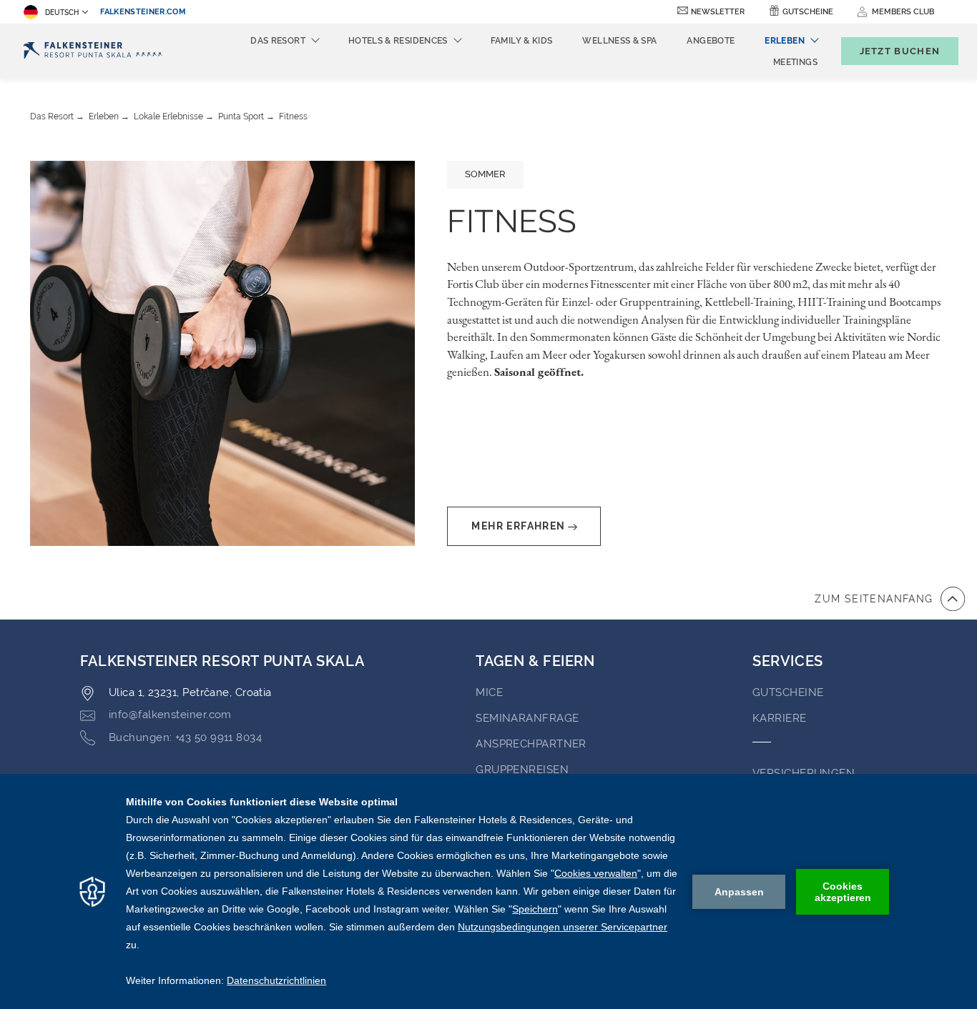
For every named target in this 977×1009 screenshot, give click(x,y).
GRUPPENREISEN (522, 769)
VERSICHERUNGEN (803, 773)
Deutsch (62, 12)
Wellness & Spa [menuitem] (619, 41)
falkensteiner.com (143, 11)
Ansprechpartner (531, 743)
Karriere (779, 718)
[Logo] (93, 51)
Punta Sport (241, 116)
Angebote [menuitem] (711, 41)
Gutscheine (807, 11)
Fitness (293, 116)
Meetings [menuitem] (795, 62)
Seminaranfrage (527, 718)
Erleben (104, 116)
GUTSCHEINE (788, 692)
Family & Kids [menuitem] (522, 41)
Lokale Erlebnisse (168, 116)
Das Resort (52, 116)
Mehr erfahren (518, 526)
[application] (488, 891)
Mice (489, 692)
